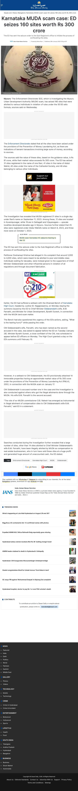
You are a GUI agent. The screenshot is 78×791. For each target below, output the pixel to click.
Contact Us (34, 780)
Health (5, 732)
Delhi (5, 656)
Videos (5, 684)
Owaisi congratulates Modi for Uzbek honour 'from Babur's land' (25, 570)
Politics (5, 660)
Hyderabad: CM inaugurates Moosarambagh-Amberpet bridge (25, 561)
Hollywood (7, 720)
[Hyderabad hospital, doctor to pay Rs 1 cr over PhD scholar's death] (72, 589)
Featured (6, 650)
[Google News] (31, 467)
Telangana (6, 744)
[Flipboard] (47, 467)
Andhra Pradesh (8, 747)
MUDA (52, 460)
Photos (5, 681)
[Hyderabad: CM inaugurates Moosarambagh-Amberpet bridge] (72, 560)
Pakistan (6, 666)
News (15, 13)
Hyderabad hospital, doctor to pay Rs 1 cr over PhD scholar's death (26, 589)
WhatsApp (23, 479)
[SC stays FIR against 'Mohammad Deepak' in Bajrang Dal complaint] (72, 579)
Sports (5, 723)
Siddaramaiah (50, 309)
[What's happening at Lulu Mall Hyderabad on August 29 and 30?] (72, 513)
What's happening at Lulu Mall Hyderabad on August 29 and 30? (25, 513)
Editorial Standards (22, 780)
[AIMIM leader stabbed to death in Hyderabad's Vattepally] (72, 551)
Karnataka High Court (40, 460)
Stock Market (8, 766)
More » (25, 495)
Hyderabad (7, 750)
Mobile (5, 693)
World (5, 663)
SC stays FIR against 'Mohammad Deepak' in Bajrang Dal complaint (26, 580)
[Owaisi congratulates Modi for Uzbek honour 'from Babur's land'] (72, 570)
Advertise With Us (46, 780)
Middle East (7, 672)
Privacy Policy (66, 780)
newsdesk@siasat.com (49, 607)
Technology (7, 696)
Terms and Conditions (35, 783)
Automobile (7, 769)
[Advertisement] (39, 125)
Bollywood (7, 717)
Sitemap (48, 783)
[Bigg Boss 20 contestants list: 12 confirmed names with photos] (72, 522)
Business (6, 762)
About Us (10, 780)
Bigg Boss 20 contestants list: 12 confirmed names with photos (25, 523)
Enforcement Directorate (19, 144)
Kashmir (6, 669)
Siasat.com (7, 13)
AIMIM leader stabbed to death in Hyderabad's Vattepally (23, 551)
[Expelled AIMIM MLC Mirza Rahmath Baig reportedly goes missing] (72, 532)
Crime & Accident (9, 708)
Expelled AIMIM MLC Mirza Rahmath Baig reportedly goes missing (26, 532)
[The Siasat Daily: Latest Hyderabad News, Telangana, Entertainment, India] (39, 5)
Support (57, 780)
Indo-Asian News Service (20, 41)
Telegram (32, 479)
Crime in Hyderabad (10, 705)
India (4, 653)
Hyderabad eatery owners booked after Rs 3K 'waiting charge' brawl (26, 542)
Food (5, 735)
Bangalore (21, 13)
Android (34, 481)
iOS (41, 481)
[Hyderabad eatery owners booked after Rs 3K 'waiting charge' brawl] (72, 541)
